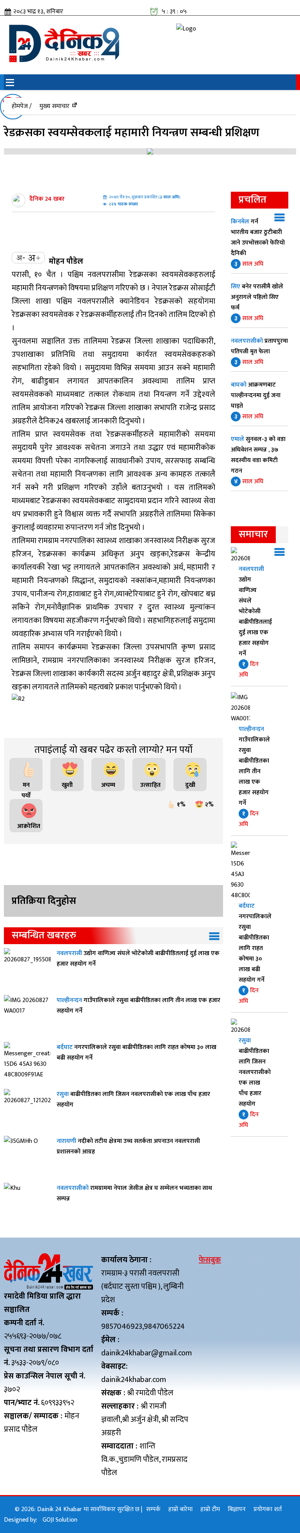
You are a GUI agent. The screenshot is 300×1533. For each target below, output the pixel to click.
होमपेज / (22, 106)
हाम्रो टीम (210, 1509)
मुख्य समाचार (54, 106)
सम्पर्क (153, 1509)
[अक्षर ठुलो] (34, 257)
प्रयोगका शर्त (268, 1509)
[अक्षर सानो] (20, 257)
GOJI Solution (60, 1520)
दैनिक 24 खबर (46, 199)
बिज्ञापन (237, 1509)
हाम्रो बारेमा (180, 1509)
